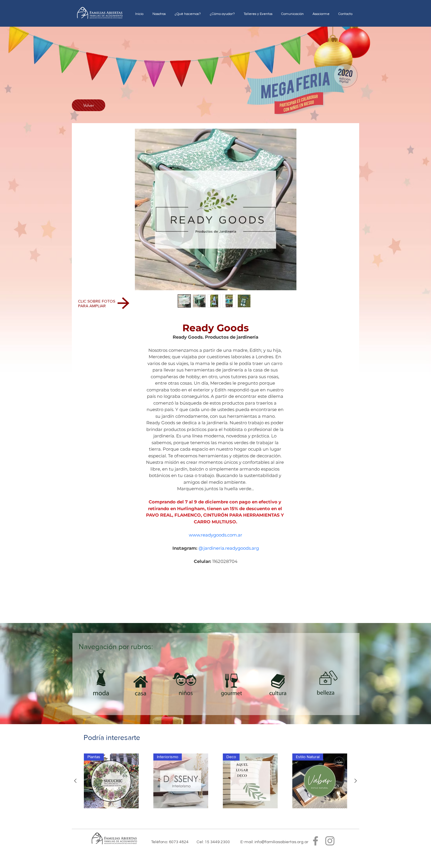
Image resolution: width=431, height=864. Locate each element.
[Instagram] (330, 841)
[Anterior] (75, 780)
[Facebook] (315, 841)
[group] (215, 782)
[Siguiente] (355, 780)
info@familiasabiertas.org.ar (281, 842)
